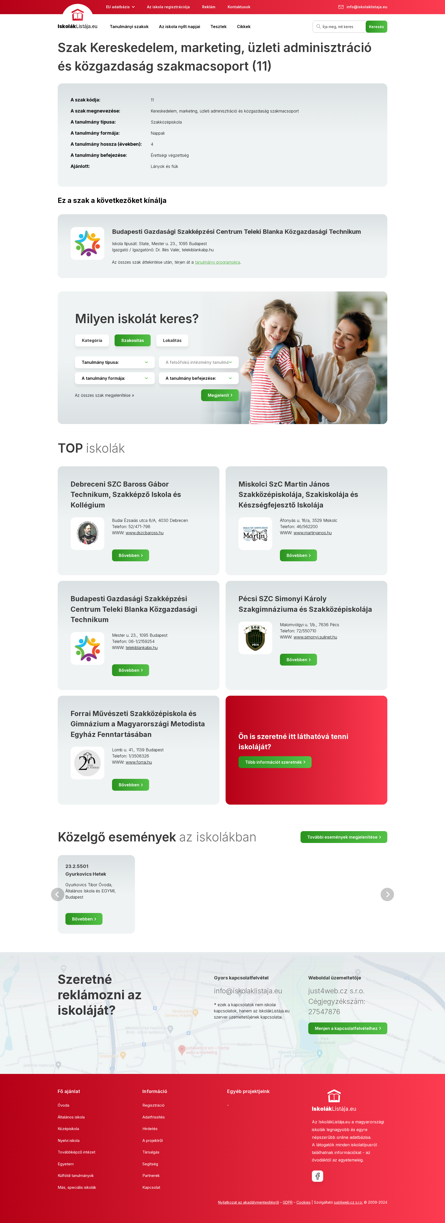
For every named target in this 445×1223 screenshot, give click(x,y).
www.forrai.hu (139, 762)
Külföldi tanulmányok (76, 1175)
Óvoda (63, 1105)
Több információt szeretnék (273, 762)
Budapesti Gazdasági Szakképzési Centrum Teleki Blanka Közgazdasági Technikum (236, 231)
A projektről (152, 1140)
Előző (57, 894)
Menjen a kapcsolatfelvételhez (346, 1028)
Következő (387, 894)
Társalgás (150, 1152)
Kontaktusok (239, 7)
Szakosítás (132, 340)
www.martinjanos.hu (313, 532)
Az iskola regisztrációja (168, 7)
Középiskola (68, 1128)
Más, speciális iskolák (77, 1187)
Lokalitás (172, 340)
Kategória (92, 340)
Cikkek (244, 26)
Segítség (150, 1163)
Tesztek (218, 26)
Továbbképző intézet (76, 1152)
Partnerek (151, 1175)
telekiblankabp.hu (142, 647)
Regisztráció (153, 1105)
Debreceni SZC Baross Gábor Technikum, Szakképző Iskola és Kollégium (126, 494)
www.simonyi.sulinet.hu (315, 637)
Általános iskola (71, 1117)
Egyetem (66, 1163)
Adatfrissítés (153, 1117)
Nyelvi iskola (69, 1140)
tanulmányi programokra (217, 262)
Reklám (208, 7)
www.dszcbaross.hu (145, 532)
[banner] (77, 17)
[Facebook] (317, 1176)
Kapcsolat (151, 1187)
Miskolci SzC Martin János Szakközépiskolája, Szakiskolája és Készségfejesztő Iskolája (298, 494)
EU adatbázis (118, 7)
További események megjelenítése (342, 837)
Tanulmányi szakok (129, 26)
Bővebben (129, 555)
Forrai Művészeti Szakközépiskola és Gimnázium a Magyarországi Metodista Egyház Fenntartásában (138, 724)
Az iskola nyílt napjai (179, 26)
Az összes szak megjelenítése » (104, 395)
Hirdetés (150, 1128)
